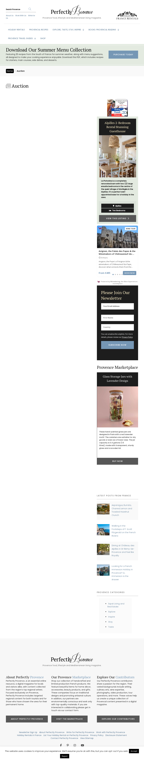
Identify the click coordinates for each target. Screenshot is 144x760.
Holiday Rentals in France (29, 735)
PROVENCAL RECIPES (38, 29)
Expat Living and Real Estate (115, 605)
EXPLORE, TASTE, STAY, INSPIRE (67, 29)
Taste (111, 626)
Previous (94, 170)
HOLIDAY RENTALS (16, 29)
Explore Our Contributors (118, 719)
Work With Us (20, 15)
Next (140, 170)
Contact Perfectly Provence (64, 738)
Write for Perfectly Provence (80, 732)
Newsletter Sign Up (28, 732)
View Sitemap (87, 738)
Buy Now (117, 461)
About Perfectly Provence (27, 719)
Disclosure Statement (116, 735)
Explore (111, 611)
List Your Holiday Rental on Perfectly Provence (65, 735)
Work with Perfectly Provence (110, 732)
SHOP (43, 38)
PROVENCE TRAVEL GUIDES (20, 38)
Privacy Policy (127, 337)
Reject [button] (65, 756)
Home (10, 71)
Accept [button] (134, 751)
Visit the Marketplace (69, 719)
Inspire (111, 616)
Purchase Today (123, 54)
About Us (10, 15)
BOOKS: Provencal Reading (103, 29)
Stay (110, 621)
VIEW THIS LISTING (117, 218)
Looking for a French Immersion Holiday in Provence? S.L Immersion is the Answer (122, 573)
